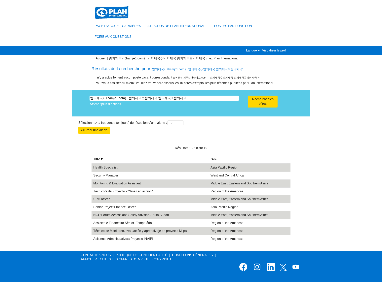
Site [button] (213, 159)
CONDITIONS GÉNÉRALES (192, 255)
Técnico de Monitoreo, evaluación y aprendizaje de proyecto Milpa (140, 231)
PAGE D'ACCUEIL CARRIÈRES (118, 26)
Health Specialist (105, 167)
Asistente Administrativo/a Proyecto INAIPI (123, 238)
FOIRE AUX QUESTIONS (113, 36)
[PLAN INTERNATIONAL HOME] (112, 12)
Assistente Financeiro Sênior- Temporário (122, 223)
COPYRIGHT (162, 259)
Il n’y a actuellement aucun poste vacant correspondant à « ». (177, 77)
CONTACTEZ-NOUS (96, 255)
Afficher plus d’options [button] (105, 104)
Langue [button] (252, 50)
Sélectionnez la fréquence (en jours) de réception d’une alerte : (122, 122)
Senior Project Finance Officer (114, 207)
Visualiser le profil (274, 50)
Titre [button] (97, 159)
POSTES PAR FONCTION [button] (233, 26)
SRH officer (101, 199)
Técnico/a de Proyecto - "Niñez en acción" (123, 191)
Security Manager (105, 175)
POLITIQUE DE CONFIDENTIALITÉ (141, 255)
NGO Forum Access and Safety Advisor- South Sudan (131, 215)
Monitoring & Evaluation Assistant (117, 183)
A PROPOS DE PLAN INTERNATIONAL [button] (176, 26)
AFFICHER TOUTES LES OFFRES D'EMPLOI (114, 259)
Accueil (101, 58)
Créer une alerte (95, 130)
